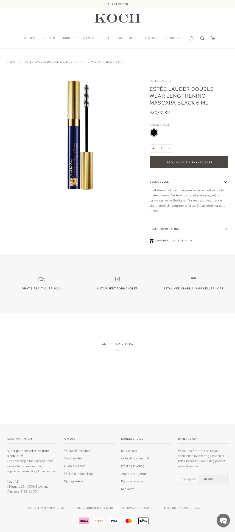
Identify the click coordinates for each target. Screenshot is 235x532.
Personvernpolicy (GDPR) (92, 507)
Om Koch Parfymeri (78, 451)
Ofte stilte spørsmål (135, 458)
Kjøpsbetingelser (133, 481)
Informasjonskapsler (138, 507)
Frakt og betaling (164, 229)
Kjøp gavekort (73, 481)
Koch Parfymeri (43, 507)
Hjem (11, 61)
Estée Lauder (160, 80)
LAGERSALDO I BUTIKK (171, 240)
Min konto (127, 489)
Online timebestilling (78, 474)
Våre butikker (73, 458)
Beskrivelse (159, 181)
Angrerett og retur (134, 474)
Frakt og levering (132, 466)
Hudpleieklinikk (74, 466)
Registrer (212, 479)
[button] (223, 520)
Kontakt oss (129, 451)
